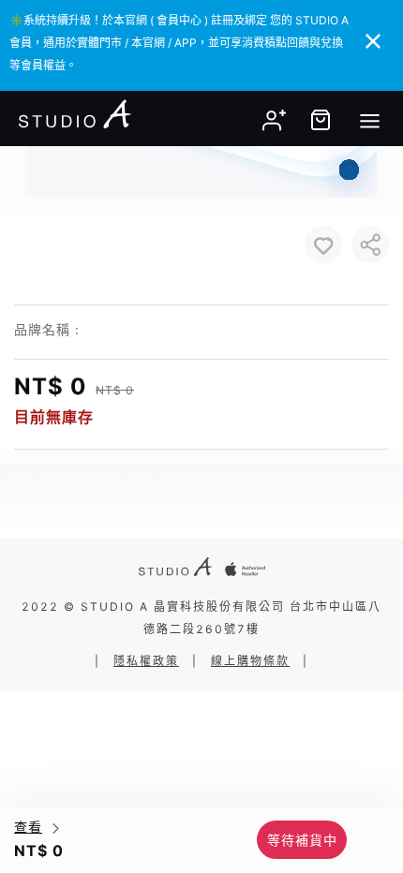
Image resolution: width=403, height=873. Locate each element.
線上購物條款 (250, 661)
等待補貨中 (302, 840)
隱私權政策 (146, 661)
